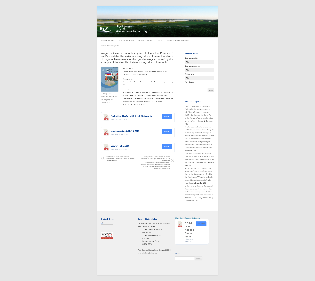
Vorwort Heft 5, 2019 (120, 146)
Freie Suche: (189, 82)
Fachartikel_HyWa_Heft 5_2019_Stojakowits (131, 116)
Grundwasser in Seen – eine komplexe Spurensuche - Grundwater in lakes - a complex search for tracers (120, 158)
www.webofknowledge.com (147, 253)
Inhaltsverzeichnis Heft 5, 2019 (125, 131)
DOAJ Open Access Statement (189, 230)
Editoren (159, 40)
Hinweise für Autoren (145, 40)
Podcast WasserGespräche (110, 46)
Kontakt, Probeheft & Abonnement (178, 40)
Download (167, 116)
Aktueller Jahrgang (107, 40)
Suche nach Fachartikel (126, 40)
